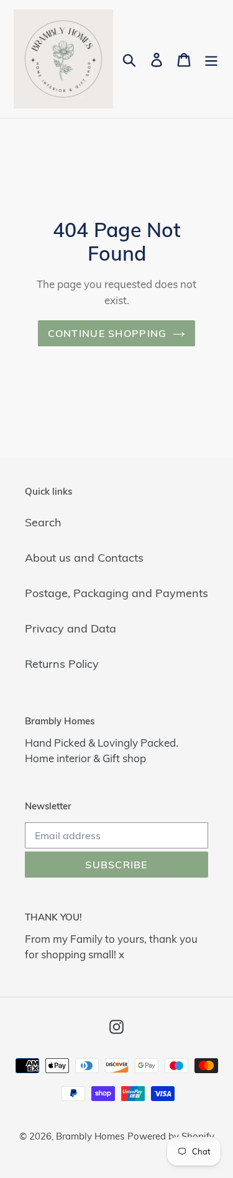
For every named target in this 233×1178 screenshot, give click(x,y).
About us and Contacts (84, 558)
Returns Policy (62, 664)
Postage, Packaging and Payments (116, 593)
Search (43, 522)
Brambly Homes (90, 1136)
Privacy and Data (70, 628)
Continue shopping (107, 333)
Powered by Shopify (170, 1136)
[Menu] (211, 59)
